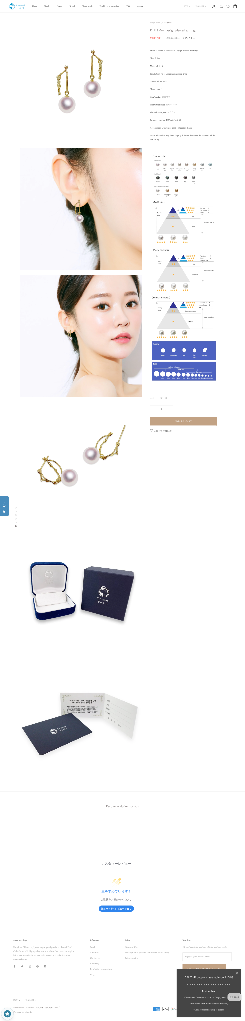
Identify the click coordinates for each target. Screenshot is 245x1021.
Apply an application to (204, 968)
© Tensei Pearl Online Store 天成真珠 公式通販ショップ (36, 1007)
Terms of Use (131, 947)
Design (59, 6)
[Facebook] (157, 398)
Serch (92, 947)
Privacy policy (131, 958)
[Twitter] (161, 398)
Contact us (95, 958)
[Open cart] (235, 6)
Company (94, 964)
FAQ (128, 6)
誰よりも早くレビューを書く (116, 908)
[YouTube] (45, 966)
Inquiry (140, 6)
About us (94, 952)
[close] (236, 973)
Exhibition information (109, 6)
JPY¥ (186, 6)
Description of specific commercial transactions (147, 952)
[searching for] (221, 6)
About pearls (87, 6)
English (200, 6)
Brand (72, 6)
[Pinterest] (166, 398)
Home (34, 6)
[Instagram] (30, 966)
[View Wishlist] (228, 6)
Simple (47, 6)
